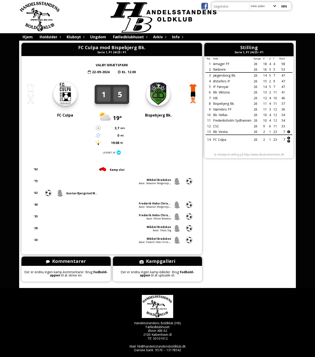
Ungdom (98, 36)
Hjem (28, 36)
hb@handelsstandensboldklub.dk (161, 346)
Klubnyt (74, 36)
